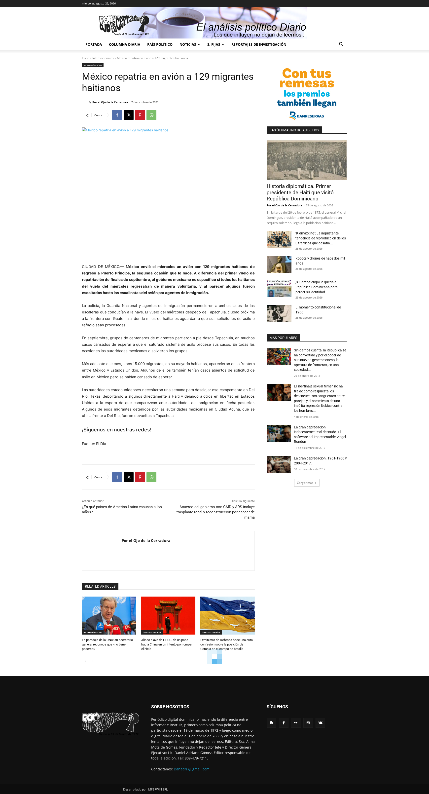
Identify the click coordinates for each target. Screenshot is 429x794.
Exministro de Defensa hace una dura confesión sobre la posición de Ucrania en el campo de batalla (226, 644)
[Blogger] (271, 723)
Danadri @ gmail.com (192, 769)
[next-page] (93, 661)
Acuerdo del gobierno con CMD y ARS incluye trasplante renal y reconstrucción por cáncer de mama (216, 512)
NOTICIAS (187, 44)
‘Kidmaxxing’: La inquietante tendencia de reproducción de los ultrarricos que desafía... (320, 238)
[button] (341, 44)
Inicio (85, 58)
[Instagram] (308, 723)
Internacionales (103, 58)
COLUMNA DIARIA (124, 44)
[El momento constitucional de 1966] (279, 313)
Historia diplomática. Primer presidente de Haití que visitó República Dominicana (300, 192)
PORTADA (93, 44)
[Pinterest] (140, 115)
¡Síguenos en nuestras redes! (116, 430)
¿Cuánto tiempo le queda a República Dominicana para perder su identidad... (316, 287)
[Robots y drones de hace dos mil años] (279, 264)
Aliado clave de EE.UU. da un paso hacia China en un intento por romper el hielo (166, 644)
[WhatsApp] (151, 115)
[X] (129, 115)
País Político (160, 44)
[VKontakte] (320, 723)
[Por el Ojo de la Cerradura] (85, 102)
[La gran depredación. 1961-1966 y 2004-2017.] (279, 464)
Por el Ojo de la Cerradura (110, 102)
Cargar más (305, 483)
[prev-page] (85, 661)
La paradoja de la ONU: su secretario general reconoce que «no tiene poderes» (107, 644)
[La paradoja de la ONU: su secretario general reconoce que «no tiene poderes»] (109, 616)
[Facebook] (117, 115)
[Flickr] (296, 723)
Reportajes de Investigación (258, 44)
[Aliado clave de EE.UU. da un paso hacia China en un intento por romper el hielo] (168, 616)
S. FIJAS (213, 44)
